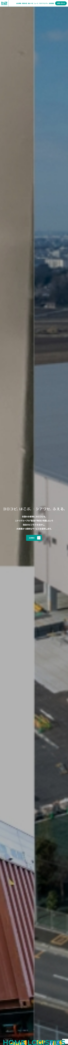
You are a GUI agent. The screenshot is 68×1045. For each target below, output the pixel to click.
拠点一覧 (30, 3)
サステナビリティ (43, 3)
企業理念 (32, 538)
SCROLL (7, 1040)
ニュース (36, 3)
